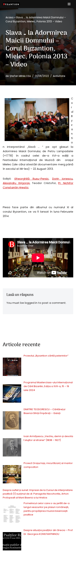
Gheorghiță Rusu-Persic (31, 179)
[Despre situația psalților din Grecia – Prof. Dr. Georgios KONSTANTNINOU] (12, 542)
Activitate (59, 76)
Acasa (9, 17)
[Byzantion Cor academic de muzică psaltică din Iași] (11, 4)
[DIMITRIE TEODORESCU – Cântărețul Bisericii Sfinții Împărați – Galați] (12, 421)
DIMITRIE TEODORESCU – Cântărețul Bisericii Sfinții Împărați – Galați (44, 411)
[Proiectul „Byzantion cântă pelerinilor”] (12, 367)
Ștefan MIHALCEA (20, 76)
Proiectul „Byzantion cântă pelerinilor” (46, 355)
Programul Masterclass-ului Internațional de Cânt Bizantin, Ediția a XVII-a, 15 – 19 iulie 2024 (48, 386)
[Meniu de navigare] (69, 4)
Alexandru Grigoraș (16, 183)
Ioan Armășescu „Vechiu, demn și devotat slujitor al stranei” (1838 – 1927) (48, 438)
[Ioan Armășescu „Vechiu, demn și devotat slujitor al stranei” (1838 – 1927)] (12, 448)
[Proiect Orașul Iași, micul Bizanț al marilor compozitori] (12, 475)
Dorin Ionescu (62, 179)
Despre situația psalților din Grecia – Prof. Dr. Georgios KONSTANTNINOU (48, 532)
